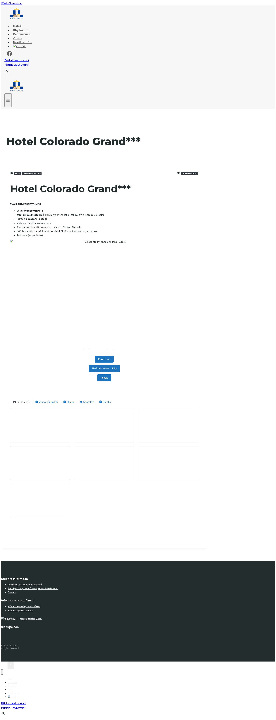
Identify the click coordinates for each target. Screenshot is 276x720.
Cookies (12, 592)
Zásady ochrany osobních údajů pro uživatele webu (33, 588)
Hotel (17, 173)
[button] (24, 295)
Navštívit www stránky (104, 368)
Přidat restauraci (16, 60)
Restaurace (13, 686)
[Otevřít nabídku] (8, 100)
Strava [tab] (70, 401)
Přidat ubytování (16, 65)
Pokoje (104, 377)
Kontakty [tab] (88, 401)
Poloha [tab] (107, 401)
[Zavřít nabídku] (2, 672)
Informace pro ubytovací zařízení (24, 606)
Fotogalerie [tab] (23, 401)
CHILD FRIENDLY (190, 173)
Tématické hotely (32, 173)
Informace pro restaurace (20, 610)
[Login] (107, 71)
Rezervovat (104, 359)
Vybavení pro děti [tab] (48, 401)
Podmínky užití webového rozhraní (25, 584)
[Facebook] (9, 55)
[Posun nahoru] (4, 665)
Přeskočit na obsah (11, 3)
